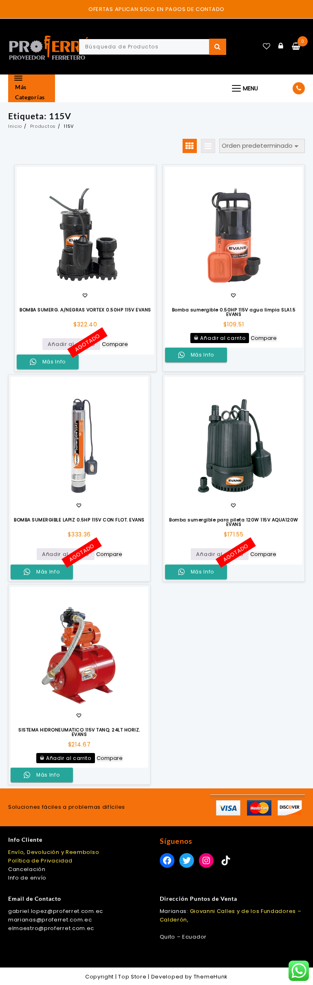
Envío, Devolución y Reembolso (53, 852)
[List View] (208, 146)
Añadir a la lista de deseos (85, 296)
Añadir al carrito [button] (222, 338)
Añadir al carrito (71, 344)
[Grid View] (190, 146)
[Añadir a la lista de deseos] (85, 235)
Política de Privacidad (40, 861)
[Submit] (217, 47)
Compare (115, 344)
